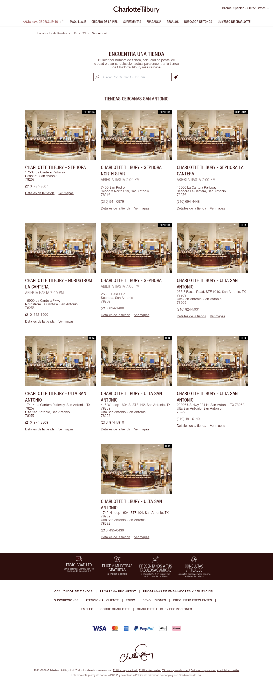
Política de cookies (149, 670)
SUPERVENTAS (132, 21)
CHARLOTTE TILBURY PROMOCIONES (164, 609)
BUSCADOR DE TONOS (198, 21)
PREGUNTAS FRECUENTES (192, 600)
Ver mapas (66, 193)
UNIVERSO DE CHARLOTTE (234, 21)
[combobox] (131, 77)
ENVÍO (130, 600)
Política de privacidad (125, 670)
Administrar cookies (228, 670)
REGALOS (173, 21)
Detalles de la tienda (40, 193)
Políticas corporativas (203, 670)
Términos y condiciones (175, 670)
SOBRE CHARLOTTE (115, 609)
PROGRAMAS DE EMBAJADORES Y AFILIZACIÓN (178, 591)
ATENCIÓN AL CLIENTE (102, 600)
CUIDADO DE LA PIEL (105, 21)
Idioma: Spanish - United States (244, 8)
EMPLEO (87, 609)
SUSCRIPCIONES (66, 600)
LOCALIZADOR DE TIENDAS (73, 591)
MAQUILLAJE (78, 21)
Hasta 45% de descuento (40, 21)
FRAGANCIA (154, 21)
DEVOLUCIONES (154, 600)
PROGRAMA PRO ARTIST (118, 591)
